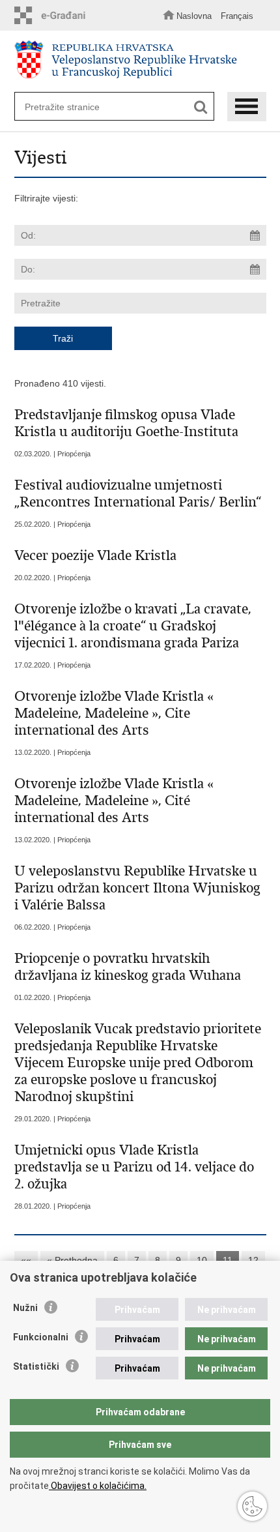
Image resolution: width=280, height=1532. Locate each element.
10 (202, 1260)
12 (253, 1260)
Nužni (25, 1308)
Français (237, 16)
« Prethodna (72, 1260)
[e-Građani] (53, 15)
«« (26, 1260)
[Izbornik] (246, 106)
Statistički (36, 1366)
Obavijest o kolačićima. (98, 1485)
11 (227, 1260)
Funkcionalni (40, 1337)
